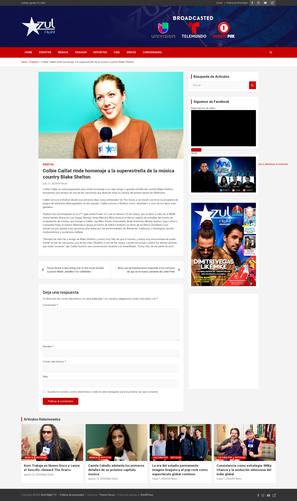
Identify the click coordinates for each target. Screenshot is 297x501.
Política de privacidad (72, 494)
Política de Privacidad (237, 3)
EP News (62, 183)
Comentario (50, 305)
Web (45, 376)
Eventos (45, 52)
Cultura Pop (160, 457)
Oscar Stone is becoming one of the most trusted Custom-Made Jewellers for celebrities (75, 269)
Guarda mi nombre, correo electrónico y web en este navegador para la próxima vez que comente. (102, 391)
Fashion (80, 52)
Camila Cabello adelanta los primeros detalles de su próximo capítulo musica (116, 470)
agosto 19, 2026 (97, 478)
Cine (117, 52)
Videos (131, 52)
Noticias (41, 457)
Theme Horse (107, 494)
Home (219, 3)
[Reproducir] (196, 150)
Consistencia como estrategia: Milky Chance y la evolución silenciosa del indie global (244, 470)
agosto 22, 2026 (32, 474)
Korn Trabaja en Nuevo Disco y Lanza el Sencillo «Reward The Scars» (52, 468)
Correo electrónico (54, 361)
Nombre (48, 346)
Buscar (252, 85)
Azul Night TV (49, 494)
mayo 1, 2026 (159, 478)
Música (63, 52)
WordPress (147, 494)
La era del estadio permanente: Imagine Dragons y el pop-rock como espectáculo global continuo (180, 470)
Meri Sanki (48, 474)
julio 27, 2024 (50, 183)
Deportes (100, 52)
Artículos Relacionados (42, 419)
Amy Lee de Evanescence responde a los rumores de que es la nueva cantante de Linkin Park (146, 269)
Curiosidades (152, 52)
